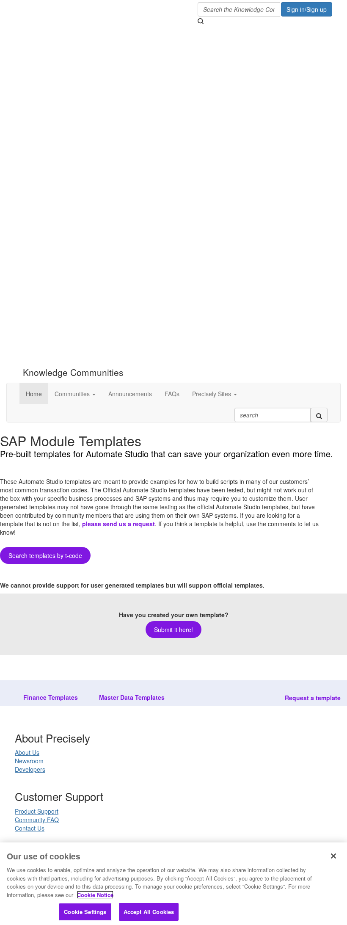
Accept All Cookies (149, 912)
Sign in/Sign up (306, 9)
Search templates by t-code (45, 555)
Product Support (36, 811)
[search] (319, 415)
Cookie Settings (85, 912)
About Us (27, 752)
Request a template (313, 697)
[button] (75, 393)
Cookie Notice (95, 895)
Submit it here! (173, 629)
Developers (30, 769)
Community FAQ (37, 819)
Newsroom (29, 761)
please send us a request (118, 523)
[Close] (333, 856)
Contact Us (29, 828)
